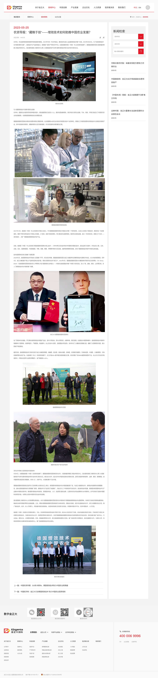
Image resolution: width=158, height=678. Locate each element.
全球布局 (6, 650)
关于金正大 (39, 7)
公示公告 (58, 17)
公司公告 (84, 646)
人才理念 (72, 646)
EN (140, 7)
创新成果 (31, 657)
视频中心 (30, 17)
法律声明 (134, 641)
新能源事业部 (45, 657)
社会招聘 (72, 653)
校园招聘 (72, 650)
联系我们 (121, 7)
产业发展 (74, 7)
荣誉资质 (6, 657)
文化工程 (60, 650)
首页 (133, 17)
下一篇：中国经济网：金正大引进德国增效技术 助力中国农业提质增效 (39, 591)
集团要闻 (17, 17)
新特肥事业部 (45, 646)
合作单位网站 (69, 632)
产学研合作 (32, 650)
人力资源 (97, 7)
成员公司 (43, 632)
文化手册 (60, 657)
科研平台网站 (55, 632)
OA (120, 641)
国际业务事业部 (46, 653)
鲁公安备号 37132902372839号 (52, 675)
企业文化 (86, 7)
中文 (135, 7)
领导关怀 (6, 660)
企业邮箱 (126, 641)
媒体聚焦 (44, 17)
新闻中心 (52, 7)
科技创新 (63, 7)
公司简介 (6, 646)
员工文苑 (60, 653)
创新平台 (31, 646)
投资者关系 (109, 7)
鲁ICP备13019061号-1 (32, 675)
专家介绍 (31, 653)
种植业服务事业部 (46, 650)
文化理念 (60, 646)
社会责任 (84, 650)
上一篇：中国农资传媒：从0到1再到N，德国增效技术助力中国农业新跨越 (41, 585)
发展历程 (6, 653)
